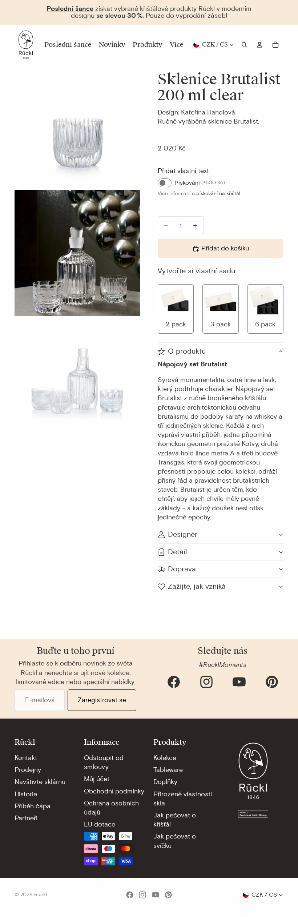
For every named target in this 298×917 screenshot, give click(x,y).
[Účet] (259, 45)
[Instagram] (206, 681)
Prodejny (28, 770)
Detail (177, 551)
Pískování (199, 182)
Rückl (40, 895)
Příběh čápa (33, 806)
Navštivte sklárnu (40, 782)
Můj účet (96, 779)
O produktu (187, 351)
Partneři (26, 818)
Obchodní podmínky (114, 791)
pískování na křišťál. (218, 193)
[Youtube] (239, 681)
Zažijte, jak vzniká (197, 586)
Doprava (182, 569)
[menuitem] (176, 44)
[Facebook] (173, 681)
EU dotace (99, 824)
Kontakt (26, 758)
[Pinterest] (271, 681)
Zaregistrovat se (102, 700)
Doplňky (165, 782)
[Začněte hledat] (244, 45)
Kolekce (164, 758)
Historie (26, 794)
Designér (182, 534)
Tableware (168, 770)
